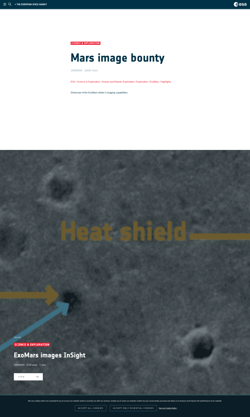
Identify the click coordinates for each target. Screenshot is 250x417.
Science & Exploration (88, 82)
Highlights (166, 82)
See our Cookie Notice (168, 408)
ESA (73, 82)
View (21, 381)
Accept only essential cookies (133, 408)
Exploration (142, 82)
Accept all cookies (90, 408)
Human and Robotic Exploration (118, 82)
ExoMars (154, 82)
